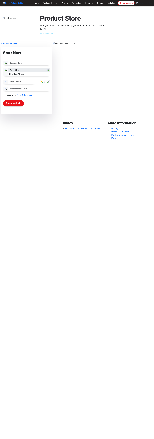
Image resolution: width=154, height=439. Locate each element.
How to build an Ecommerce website (82, 128)
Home (36, 3)
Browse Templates (120, 132)
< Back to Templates (9, 44)
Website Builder (50, 3)
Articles (111, 3)
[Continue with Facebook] (48, 82)
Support (100, 3)
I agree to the (19, 95)
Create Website (126, 3)
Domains (89, 3)
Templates (76, 3)
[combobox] (29, 70)
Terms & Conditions (24, 95)
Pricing (64, 3)
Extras (114, 138)
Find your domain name (122, 135)
